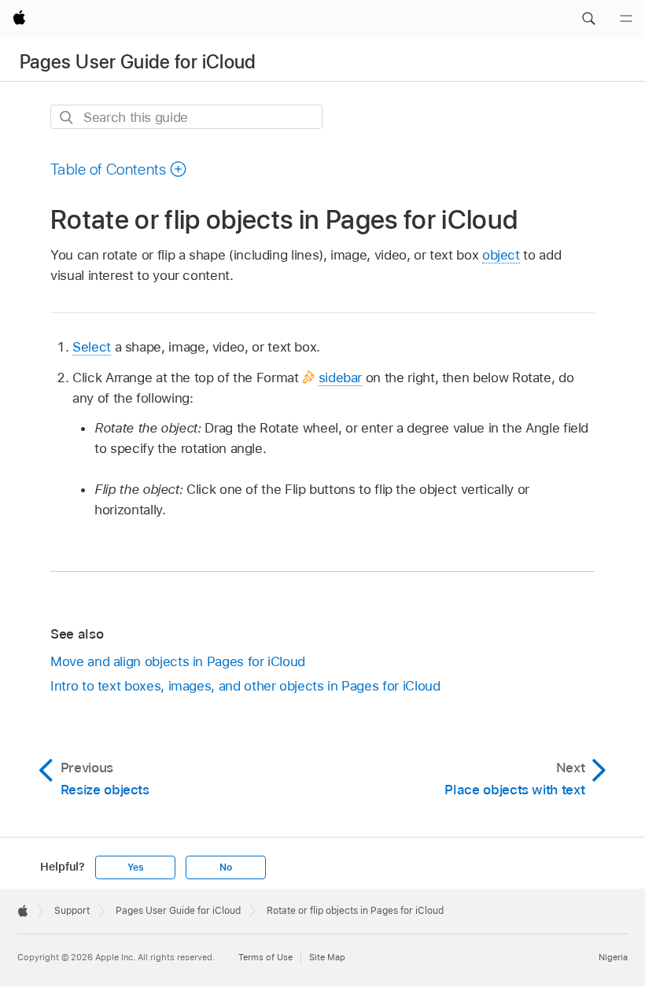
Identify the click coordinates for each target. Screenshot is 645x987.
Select (91, 347)
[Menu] (626, 19)
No (225, 867)
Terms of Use (265, 957)
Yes (135, 867)
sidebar (341, 377)
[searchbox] (186, 117)
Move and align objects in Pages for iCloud (177, 661)
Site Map (327, 957)
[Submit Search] (67, 117)
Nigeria (613, 957)
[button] (588, 19)
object (501, 255)
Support (72, 910)
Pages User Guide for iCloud (138, 61)
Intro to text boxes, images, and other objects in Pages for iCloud (245, 686)
